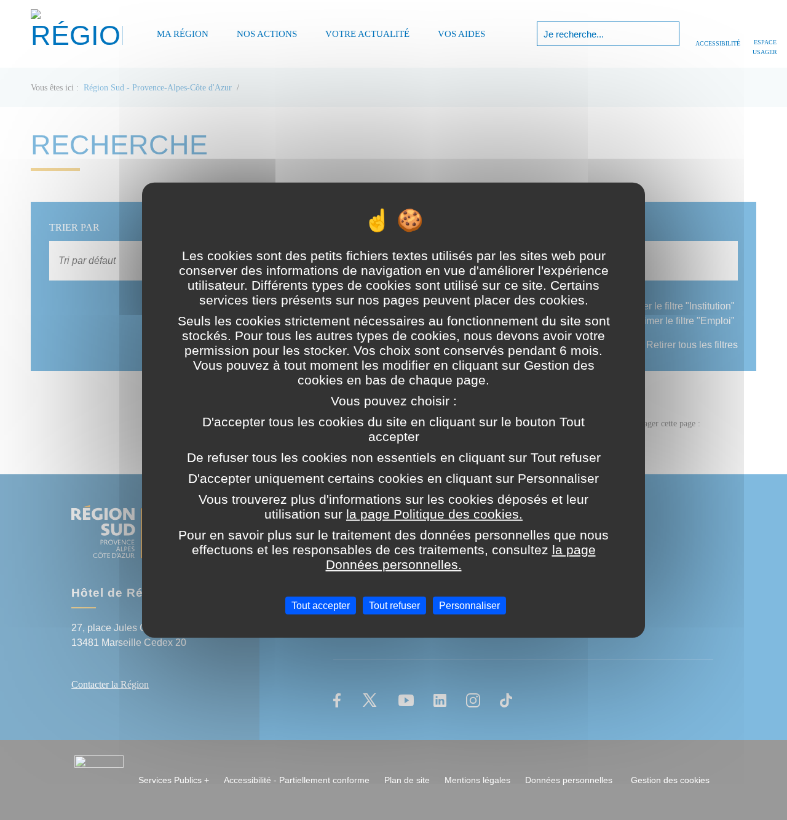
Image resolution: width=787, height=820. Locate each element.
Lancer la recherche (668, 34)
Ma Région (182, 34)
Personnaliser (469, 605)
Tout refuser (394, 605)
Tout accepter (320, 605)
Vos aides (461, 34)
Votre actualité (367, 34)
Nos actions (267, 34)
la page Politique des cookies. (434, 514)
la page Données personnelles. (461, 557)
